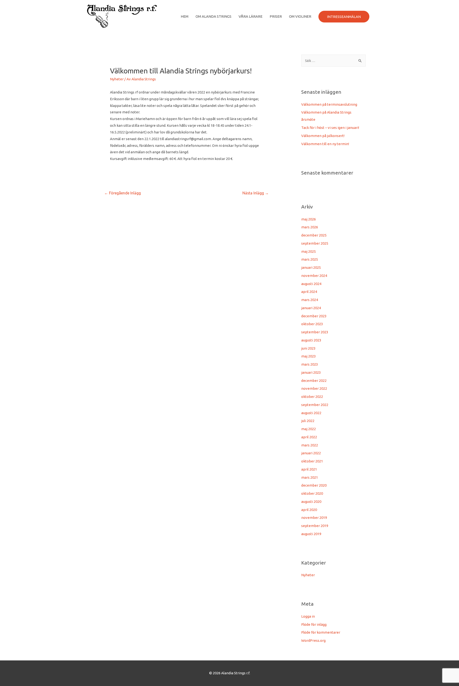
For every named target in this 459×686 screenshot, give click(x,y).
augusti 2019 (311, 534)
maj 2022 (308, 429)
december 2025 (314, 235)
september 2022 (314, 405)
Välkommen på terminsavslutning (329, 104)
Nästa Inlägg (255, 193)
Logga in (308, 616)
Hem (184, 16)
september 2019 (314, 526)
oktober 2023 (312, 324)
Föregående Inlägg (122, 193)
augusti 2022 (311, 413)
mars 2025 (309, 259)
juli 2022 (307, 421)
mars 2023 (309, 364)
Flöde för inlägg (314, 624)
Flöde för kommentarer (320, 632)
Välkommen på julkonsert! (322, 136)
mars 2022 (309, 445)
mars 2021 (309, 477)
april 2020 (309, 510)
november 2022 (314, 388)
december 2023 (314, 316)
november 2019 (314, 518)
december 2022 (314, 381)
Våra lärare (250, 16)
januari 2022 (311, 453)
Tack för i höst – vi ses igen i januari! (330, 128)
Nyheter (117, 79)
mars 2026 (309, 227)
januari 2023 (311, 372)
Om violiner (300, 16)
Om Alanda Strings (213, 16)
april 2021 (309, 469)
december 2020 (314, 485)
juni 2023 (308, 348)
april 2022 (309, 437)
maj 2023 (308, 356)
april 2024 (309, 292)
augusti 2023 (311, 340)
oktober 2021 (312, 461)
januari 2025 (311, 267)
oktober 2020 (312, 493)
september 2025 (314, 243)
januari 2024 (311, 308)
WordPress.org (313, 640)
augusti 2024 (311, 284)
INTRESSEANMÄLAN (344, 17)
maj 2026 (308, 219)
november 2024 (314, 276)
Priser (276, 16)
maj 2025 (308, 251)
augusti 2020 (311, 501)
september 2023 (314, 332)
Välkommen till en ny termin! (325, 144)
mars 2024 (309, 300)
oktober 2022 (312, 397)
